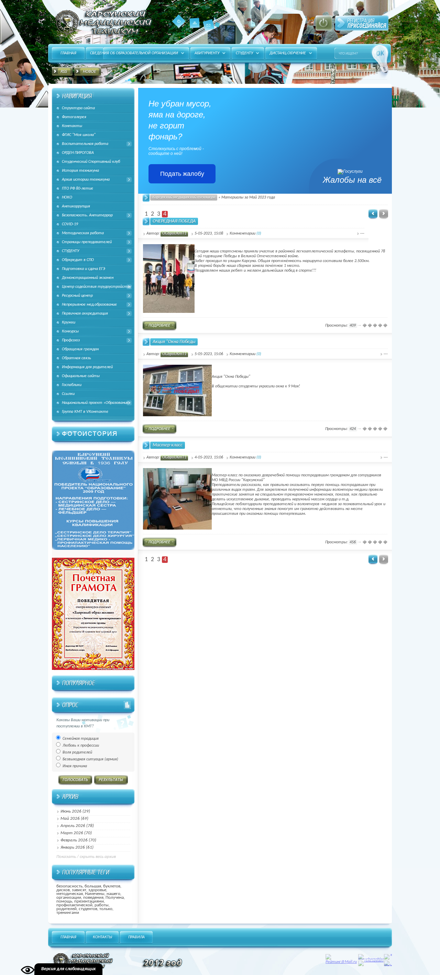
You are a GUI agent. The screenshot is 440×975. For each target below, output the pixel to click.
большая (93, 886)
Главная (179, 21)
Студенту (244, 53)
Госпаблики (71, 385)
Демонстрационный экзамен (87, 278)
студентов (88, 909)
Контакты (208, 25)
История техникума (80, 171)
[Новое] (87, 72)
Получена (115, 897)
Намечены (94, 894)
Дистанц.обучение (288, 53)
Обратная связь (76, 358)
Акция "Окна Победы (174, 341)
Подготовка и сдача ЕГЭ (83, 269)
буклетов (111, 886)
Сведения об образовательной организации (134, 53)
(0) (258, 233)
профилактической (74, 905)
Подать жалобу (182, 173)
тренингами (67, 912)
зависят (79, 890)
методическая (69, 894)
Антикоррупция (76, 206)
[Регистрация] (361, 23)
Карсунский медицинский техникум (183, 197)
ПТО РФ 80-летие (77, 188)
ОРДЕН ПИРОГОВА (78, 153)
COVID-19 (70, 224)
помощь (64, 901)
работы (102, 905)
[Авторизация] (324, 23)
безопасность (69, 886)
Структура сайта (78, 108)
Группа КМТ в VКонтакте (85, 412)
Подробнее (159, 326)
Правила (136, 937)
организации (68, 897)
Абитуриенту (207, 53)
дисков (63, 890)
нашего (113, 894)
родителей (66, 909)
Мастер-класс (168, 445)
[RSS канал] (62, 72)
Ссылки (68, 394)
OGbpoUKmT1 (174, 233)
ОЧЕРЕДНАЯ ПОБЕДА (174, 221)
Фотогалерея (74, 117)
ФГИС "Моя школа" (79, 135)
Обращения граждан (80, 349)
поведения (93, 897)
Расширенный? (351, 71)
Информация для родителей (87, 367)
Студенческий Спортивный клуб (91, 162)
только (105, 909)
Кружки (68, 322)
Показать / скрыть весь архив (86, 856)
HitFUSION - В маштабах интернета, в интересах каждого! (102, 22)
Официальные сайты (81, 376)
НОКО (67, 197)
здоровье (97, 890)
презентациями (89, 901)
